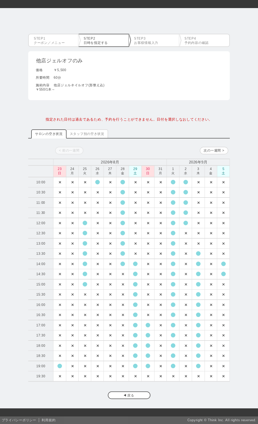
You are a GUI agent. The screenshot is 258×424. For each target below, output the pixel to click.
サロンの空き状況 (49, 134)
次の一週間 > (214, 150)
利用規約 (48, 420)
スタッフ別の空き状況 (87, 134)
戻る (130, 395)
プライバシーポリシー (19, 420)
